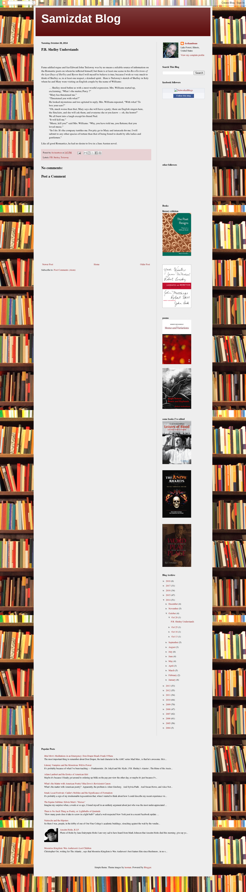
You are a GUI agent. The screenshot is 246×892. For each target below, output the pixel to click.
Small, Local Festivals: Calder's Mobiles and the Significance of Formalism (78, 792)
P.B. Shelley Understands (182, 621)
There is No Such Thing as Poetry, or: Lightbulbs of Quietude (72, 811)
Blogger (147, 867)
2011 (168, 694)
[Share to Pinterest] (100, 153)
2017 (168, 585)
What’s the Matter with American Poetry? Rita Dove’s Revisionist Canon (77, 783)
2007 (168, 713)
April (171, 665)
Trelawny (65, 157)
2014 (168, 599)
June (171, 656)
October (172, 613)
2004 (168, 727)
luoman (128, 867)
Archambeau (190, 43)
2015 (168, 594)
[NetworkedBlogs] (183, 90)
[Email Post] (78, 152)
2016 (168, 590)
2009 (168, 704)
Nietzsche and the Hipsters (56, 820)
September (174, 642)
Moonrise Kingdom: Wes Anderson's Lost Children (67, 848)
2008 (168, 709)
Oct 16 (174, 631)
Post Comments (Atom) (65, 269)
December (173, 603)
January (172, 679)
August (172, 647)
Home (96, 264)
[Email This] (85, 153)
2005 (168, 723)
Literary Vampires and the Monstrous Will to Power (67, 765)
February (173, 675)
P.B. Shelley (55, 157)
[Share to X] (93, 153)
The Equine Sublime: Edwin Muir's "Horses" (64, 801)
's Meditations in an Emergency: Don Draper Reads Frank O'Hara (78, 755)
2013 (168, 685)
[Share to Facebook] (96, 153)
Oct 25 (174, 627)
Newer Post (47, 264)
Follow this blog (183, 96)
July (171, 651)
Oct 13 (174, 636)
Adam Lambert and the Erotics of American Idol (66, 774)
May (171, 661)
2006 (168, 718)
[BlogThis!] (89, 153)
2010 (168, 699)
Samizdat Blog (81, 18)
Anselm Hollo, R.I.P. (69, 829)
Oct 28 (174, 617)
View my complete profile (192, 54)
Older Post (145, 264)
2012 (168, 690)
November (174, 608)
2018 (168, 580)
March (172, 670)
